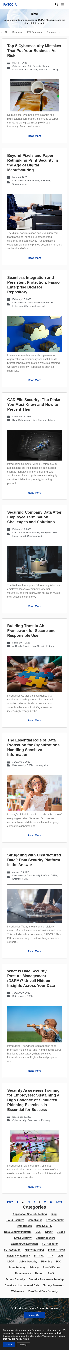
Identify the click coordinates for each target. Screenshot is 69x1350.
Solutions (45, 180)
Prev (10, 1201)
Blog (14, 420)
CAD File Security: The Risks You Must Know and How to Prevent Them (33, 404)
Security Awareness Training (44, 69)
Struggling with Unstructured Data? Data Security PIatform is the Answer (34, 860)
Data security (19, 180)
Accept (9, 1345)
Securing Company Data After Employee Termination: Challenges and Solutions (34, 517)
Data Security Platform (38, 66)
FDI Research (34, 32)
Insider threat (19, 536)
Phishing (45, 1120)
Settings (23, 1345)
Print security (33, 180)
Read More (34, 136)
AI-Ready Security (21, 646)
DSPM (30, 765)
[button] (65, 4)
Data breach (18, 532)
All (6, 32)
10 (51, 1201)
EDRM (54, 302)
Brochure (17, 32)
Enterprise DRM (20, 69)
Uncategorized (19, 184)
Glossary (51, 32)
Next (59, 1201)
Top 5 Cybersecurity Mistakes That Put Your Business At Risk (34, 51)
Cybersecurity (19, 66)
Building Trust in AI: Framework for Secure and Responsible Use (31, 631)
